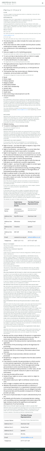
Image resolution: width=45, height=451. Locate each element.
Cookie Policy (27, 449)
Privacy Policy (18, 449)
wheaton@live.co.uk (9, 35)
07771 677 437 (7, 37)
